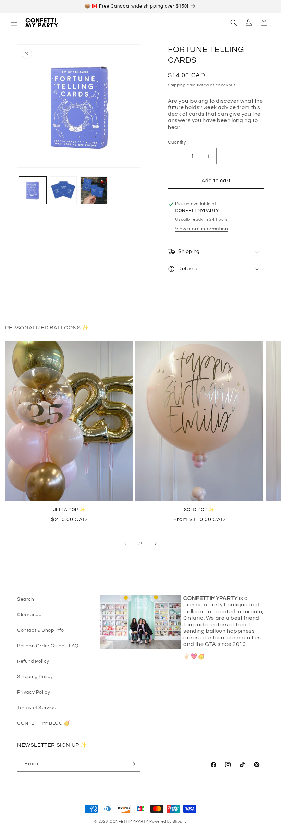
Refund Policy (33, 661)
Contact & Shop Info (40, 630)
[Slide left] (125, 543)
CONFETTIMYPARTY (129, 821)
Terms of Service (37, 707)
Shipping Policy (35, 676)
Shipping (177, 85)
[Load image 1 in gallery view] (32, 190)
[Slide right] (155, 543)
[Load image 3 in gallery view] (94, 190)
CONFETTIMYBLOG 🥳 (43, 723)
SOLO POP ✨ (199, 509)
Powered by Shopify (168, 821)
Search (25, 599)
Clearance (29, 614)
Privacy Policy (33, 692)
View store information (201, 228)
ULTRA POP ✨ (69, 509)
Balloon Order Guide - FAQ (48, 645)
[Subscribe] (132, 764)
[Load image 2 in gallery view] (63, 190)
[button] (14, 22)
